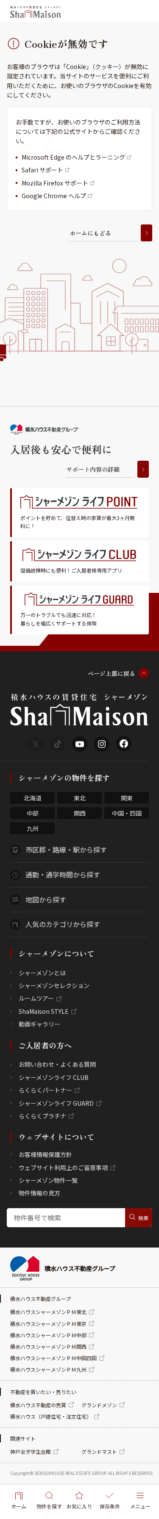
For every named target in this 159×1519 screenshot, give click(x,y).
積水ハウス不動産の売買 (38, 1404)
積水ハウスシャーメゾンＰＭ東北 (48, 1311)
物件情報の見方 (39, 1193)
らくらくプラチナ (42, 1116)
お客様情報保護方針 (45, 1154)
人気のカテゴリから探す (62, 924)
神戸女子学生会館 (30, 1451)
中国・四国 (127, 813)
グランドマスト (99, 1451)
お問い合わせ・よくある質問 (57, 1064)
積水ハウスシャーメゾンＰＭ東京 (48, 1323)
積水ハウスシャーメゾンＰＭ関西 (48, 1346)
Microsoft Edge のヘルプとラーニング (73, 157)
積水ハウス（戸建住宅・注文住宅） (51, 1416)
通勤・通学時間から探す (62, 874)
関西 (80, 813)
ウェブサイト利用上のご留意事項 (63, 1167)
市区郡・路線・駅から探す (66, 849)
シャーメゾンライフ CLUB (54, 1077)
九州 (33, 828)
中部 (33, 813)
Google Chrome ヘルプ (54, 195)
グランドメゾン (99, 1404)
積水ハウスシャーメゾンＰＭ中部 (48, 1335)
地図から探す (45, 899)
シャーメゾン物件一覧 (48, 1180)
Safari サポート (42, 170)
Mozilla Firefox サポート (55, 183)
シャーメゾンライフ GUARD (56, 1103)
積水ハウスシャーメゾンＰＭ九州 (48, 1369)
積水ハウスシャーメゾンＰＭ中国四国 (53, 1357)
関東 (127, 798)
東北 (80, 798)
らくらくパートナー (45, 1090)
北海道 (33, 798)
